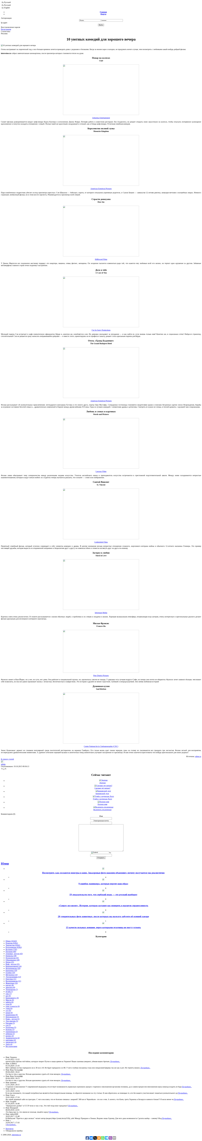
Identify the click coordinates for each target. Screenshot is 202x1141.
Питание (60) (11, 952)
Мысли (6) (10, 1000)
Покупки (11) (11, 979)
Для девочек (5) (12, 1021)
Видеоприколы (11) (13, 981)
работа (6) (9, 1002)
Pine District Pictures (101, 676)
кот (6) (8, 996)
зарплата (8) (10, 987)
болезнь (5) (10, 1030)
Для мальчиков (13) (13, 977)
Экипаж (102, 783)
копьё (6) (9, 1013)
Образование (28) (13, 960)
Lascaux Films (101, 471)
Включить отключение (102, 810)
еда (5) (8, 1025)
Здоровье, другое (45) (14, 954)
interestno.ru (16, 1135)
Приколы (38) (11, 956)
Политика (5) (11, 1027)
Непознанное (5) (12, 1017)
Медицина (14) (12, 975)
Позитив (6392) (12, 943)
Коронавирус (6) (12, 998)
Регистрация (6, 29)
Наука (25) (10, 962)
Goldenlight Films (101, 542)
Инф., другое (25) (13, 964)
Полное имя (102, 804)
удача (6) (9, 1008)
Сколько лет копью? (102, 788)
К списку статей (7, 759)
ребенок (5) (10, 1034)
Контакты (9, 1129)
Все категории (11, 1046)
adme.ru (198, 756)
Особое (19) (10, 973)
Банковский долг (102, 794)
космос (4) (10, 1036)
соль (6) (9, 1004)
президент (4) (11, 1042)
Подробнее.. (115, 1061)
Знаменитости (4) (13, 1038)
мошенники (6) (12, 1015)
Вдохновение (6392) (14, 947)
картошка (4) (11, 1040)
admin (3, 764)
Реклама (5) (10, 1023)
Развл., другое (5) (12, 1019)
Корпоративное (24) (14, 966)
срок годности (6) (13, 1006)
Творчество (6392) (13, 945)
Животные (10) (12, 983)
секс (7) (9, 994)
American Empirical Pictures (101, 189)
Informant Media (101, 613)
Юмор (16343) (11, 941)
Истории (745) (11, 949)
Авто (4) (9, 1044)
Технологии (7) (12, 989)
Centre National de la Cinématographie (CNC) (101, 746)
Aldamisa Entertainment (101, 118)
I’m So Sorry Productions (101, 330)
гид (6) (8, 1011)
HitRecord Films (101, 259)
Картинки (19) (11, 971)
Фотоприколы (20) (13, 968)
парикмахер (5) (12, 1032)
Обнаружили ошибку (14, 1131)
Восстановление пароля (10, 27)
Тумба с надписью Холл (102, 799)
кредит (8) (10, 985)
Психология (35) (12, 958)
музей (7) (9, 992)
